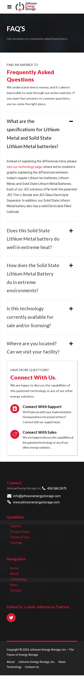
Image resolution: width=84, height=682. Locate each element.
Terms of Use (19, 537)
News (14, 585)
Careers (15, 526)
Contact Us (32, 667)
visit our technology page (24, 167)
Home (14, 568)
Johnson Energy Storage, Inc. (36, 662)
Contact (15, 590)
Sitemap (16, 543)
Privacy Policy (19, 531)
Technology (18, 579)
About (14, 574)
